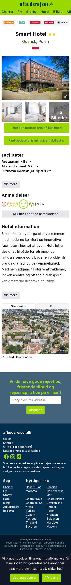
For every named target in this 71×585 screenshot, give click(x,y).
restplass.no (13, 542)
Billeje (58, 12)
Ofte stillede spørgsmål (18, 446)
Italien (50, 510)
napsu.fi (40, 546)
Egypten (31, 526)
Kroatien (52, 514)
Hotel (45, 12)
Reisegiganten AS (40, 539)
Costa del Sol (34, 502)
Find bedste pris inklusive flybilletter (37, 140)
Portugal (31, 518)
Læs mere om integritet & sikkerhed (36, 569)
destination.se (56, 546)
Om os (7, 438)
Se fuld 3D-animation (18, 357)
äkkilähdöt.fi (11, 546)
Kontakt (8, 442)
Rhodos (52, 506)
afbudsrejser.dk (53, 542)
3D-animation (18, 306)
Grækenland (54, 502)
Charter (8, 12)
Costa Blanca (55, 498)
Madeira (52, 526)
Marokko (52, 522)
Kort (52, 306)
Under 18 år (33, 487)
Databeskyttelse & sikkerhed (21, 450)
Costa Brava (34, 498)
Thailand (31, 522)
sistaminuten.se (32, 542)
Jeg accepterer (25, 577)
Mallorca (31, 491)
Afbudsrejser (11, 506)
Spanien (52, 487)
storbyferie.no (43, 549)
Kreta (29, 506)
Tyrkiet (30, 510)
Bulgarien (53, 518)
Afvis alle (51, 577)
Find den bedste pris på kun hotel (36, 128)
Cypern (30, 514)
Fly (20, 12)
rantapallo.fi (27, 546)
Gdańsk (29, 41)
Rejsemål (8, 510)
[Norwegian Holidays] (35, 23)
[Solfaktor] (8, 23)
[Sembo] (62, 23)
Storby (31, 12)
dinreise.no (26, 549)
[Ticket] (49, 23)
